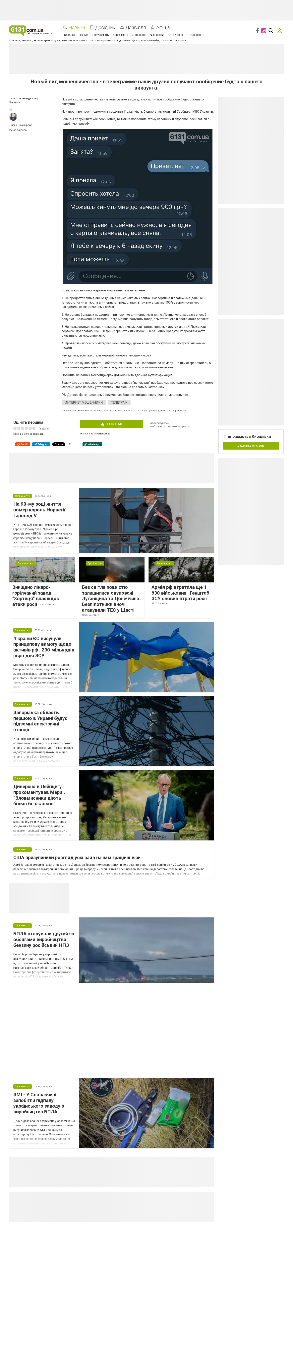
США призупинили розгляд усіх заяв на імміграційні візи (77, 857)
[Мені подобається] (11, 109)
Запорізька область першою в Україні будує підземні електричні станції (40, 721)
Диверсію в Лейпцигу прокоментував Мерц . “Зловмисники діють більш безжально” (39, 795)
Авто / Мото (176, 34)
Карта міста (120, 34)
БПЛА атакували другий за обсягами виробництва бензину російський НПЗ (43, 939)
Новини (77, 27)
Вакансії (69, 34)
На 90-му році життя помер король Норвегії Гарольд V (39, 509)
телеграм (119, 402)
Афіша (163, 27)
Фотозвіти (157, 34)
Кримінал (14, 102)
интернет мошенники (84, 402)
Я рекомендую (113, 423)
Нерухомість (100, 34)
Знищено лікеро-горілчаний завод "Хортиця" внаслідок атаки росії (35, 595)
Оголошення (196, 34)
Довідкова (139, 34)
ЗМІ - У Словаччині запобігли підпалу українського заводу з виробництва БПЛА (38, 1103)
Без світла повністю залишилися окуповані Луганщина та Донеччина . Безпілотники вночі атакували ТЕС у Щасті (112, 598)
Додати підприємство (250, 445)
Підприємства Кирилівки (247, 436)
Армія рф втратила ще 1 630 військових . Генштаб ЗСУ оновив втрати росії (180, 593)
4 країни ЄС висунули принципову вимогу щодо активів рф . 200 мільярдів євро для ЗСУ (43, 647)
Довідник (105, 27)
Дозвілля (136, 27)
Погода (83, 34)
